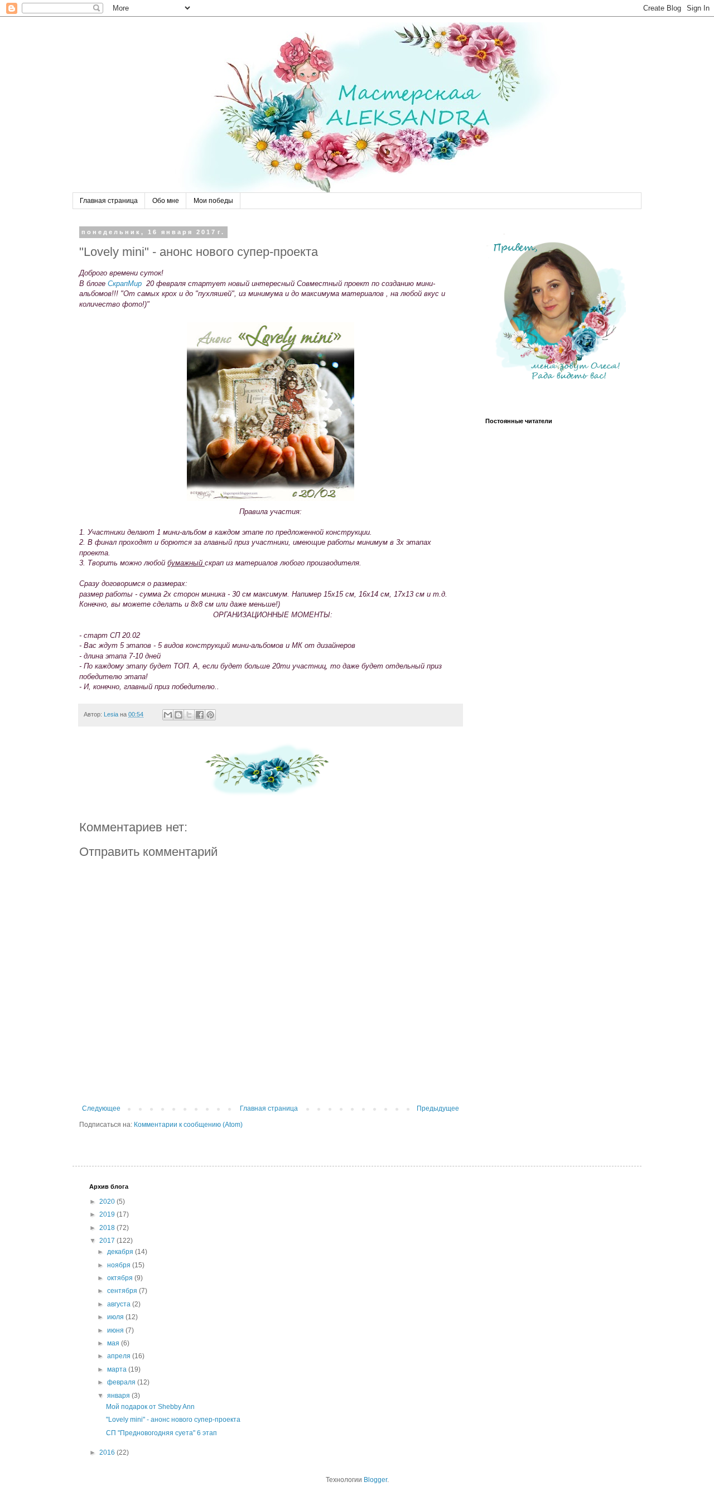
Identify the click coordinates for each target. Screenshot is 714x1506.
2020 (108, 1201)
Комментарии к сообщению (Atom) (188, 1125)
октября (120, 1278)
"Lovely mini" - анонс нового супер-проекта (173, 1419)
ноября (119, 1265)
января (119, 1396)
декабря (121, 1252)
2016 (108, 1452)
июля (116, 1317)
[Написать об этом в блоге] (178, 714)
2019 (108, 1214)
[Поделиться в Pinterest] (210, 714)
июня (116, 1330)
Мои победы (213, 201)
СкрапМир (125, 283)
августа (119, 1304)
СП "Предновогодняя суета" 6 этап (161, 1433)
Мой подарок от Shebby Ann (150, 1407)
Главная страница (109, 201)
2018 (108, 1228)
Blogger (375, 1480)
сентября (123, 1291)
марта (117, 1369)
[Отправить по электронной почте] (167, 714)
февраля (122, 1382)
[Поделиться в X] (189, 714)
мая (114, 1343)
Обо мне (165, 201)
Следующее (101, 1108)
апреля (119, 1356)
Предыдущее (438, 1108)
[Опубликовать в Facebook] (199, 714)
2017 (108, 1240)
